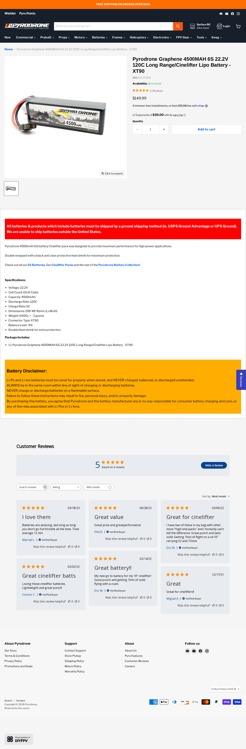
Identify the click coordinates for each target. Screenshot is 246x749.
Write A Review (214, 465)
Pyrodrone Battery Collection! (119, 265)
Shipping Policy (74, 661)
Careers (130, 666)
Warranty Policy (75, 671)
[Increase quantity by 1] (164, 129)
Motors (79, 37)
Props (63, 37)
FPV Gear (183, 37)
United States (223, 688)
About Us (131, 650)
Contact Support (75, 650)
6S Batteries (36, 265)
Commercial (24, 37)
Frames (117, 37)
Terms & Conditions (17, 655)
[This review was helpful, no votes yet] (69, 547)
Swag (215, 37)
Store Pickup (73, 655)
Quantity (138, 121)
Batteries (98, 37)
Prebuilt (46, 37)
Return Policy (73, 666)
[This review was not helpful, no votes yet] (76, 547)
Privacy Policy (13, 661)
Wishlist (10, 13)
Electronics (161, 37)
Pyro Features (134, 655)
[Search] (178, 26)
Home (9, 49)
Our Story (11, 650)
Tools (201, 37)
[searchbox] (29, 487)
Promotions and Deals (19, 666)
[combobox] (113, 26)
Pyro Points (27, 13)
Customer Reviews (137, 661)
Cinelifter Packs (62, 265)
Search (8, 700)
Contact (20, 700)
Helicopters (138, 37)
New (8, 37)
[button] (187, 115)
